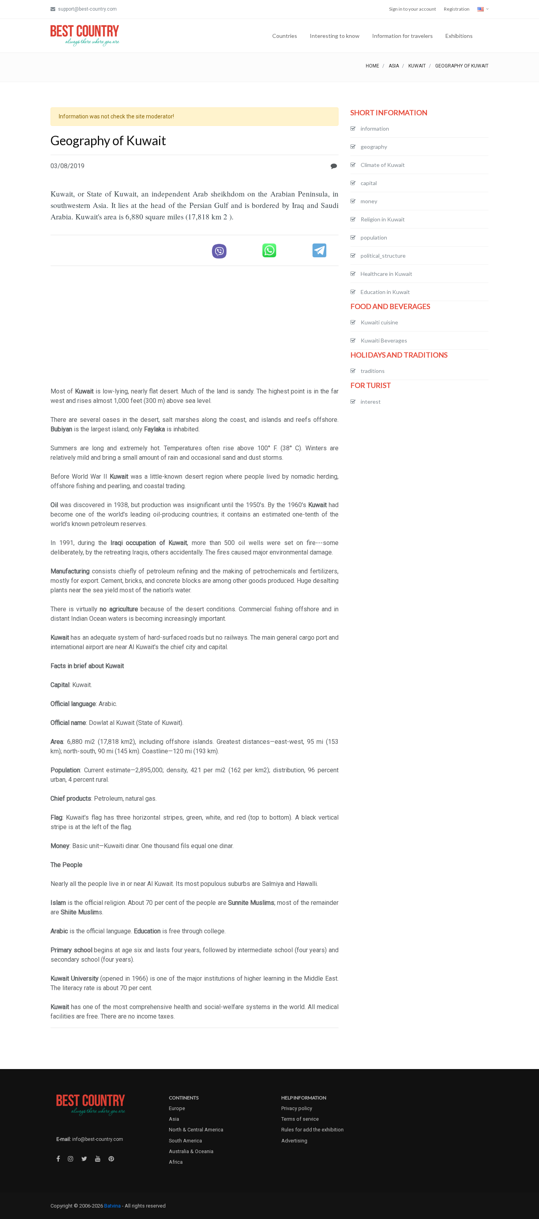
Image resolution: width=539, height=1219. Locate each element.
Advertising (294, 1141)
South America (185, 1141)
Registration (457, 9)
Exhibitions (459, 35)
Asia (394, 66)
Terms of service (300, 1119)
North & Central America (196, 1130)
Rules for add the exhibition (312, 1130)
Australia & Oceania (191, 1151)
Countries (284, 35)
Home (372, 66)
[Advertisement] (195, 327)
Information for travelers (402, 35)
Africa (176, 1162)
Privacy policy (296, 1108)
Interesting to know (334, 35)
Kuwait (417, 66)
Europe (177, 1108)
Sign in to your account (412, 9)
